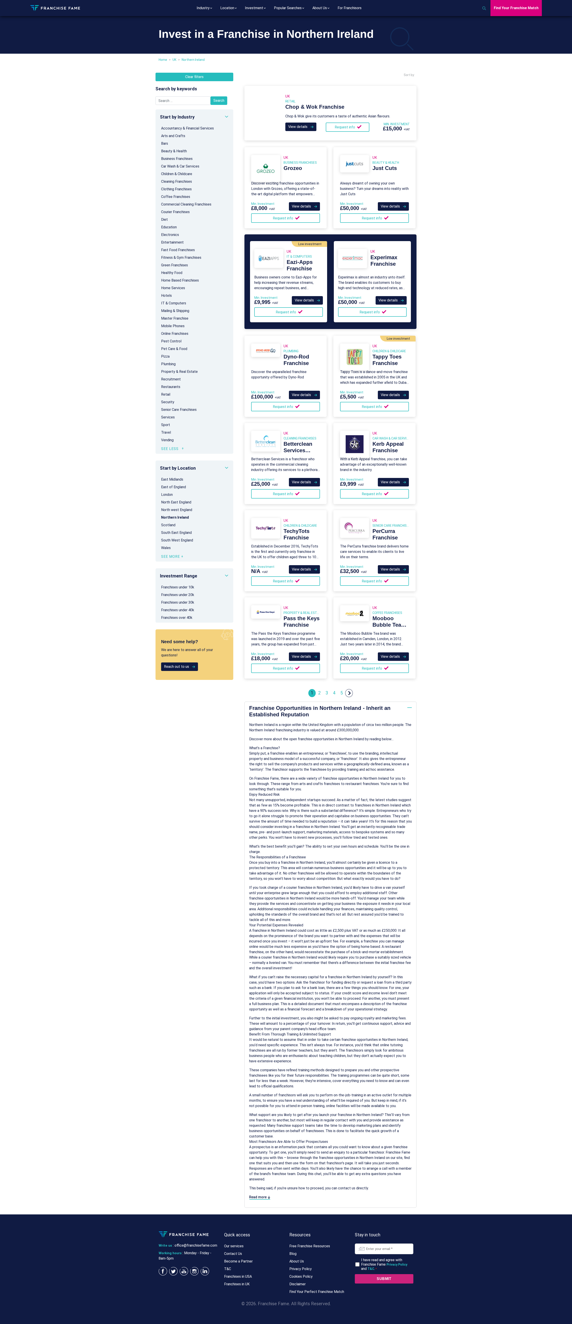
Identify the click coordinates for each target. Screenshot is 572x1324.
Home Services (173, 288)
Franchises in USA (238, 1276)
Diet (164, 219)
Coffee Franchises (175, 197)
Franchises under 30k (177, 602)
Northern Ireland (175, 517)
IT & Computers (173, 303)
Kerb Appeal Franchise (388, 447)
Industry (203, 8)
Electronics (170, 235)
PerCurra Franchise (385, 534)
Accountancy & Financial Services (187, 128)
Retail (165, 394)
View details (298, 127)
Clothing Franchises (176, 189)
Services (168, 417)
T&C (227, 1269)
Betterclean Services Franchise (298, 450)
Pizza (165, 356)
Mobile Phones (173, 326)
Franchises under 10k (177, 587)
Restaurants (170, 387)
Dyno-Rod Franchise (296, 360)
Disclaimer (297, 1284)
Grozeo (293, 168)
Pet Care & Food (174, 349)
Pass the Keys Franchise (302, 621)
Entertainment (172, 242)
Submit (384, 1279)
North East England (176, 502)
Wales (166, 548)
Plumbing (168, 364)
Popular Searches (288, 8)
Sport (165, 425)
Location (227, 8)
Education (169, 227)
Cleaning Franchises (176, 181)
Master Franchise (174, 318)
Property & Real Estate (179, 371)
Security (167, 402)
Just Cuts (384, 168)
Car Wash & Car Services (180, 166)
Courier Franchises (175, 212)
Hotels (166, 295)
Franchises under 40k (177, 610)
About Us (319, 8)
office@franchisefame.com (196, 1245)
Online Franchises (174, 333)
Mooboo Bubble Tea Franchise (386, 624)
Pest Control (171, 341)
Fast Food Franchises (178, 250)
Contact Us (233, 1254)
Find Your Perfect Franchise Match (316, 1292)
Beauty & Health (174, 151)
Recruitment (171, 379)
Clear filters (194, 77)
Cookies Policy (301, 1276)
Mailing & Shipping (175, 311)
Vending (167, 440)
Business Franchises (177, 159)
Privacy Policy (300, 1269)
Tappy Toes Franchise (387, 360)
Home (163, 60)
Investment (254, 8)
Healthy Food (171, 273)
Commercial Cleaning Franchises (186, 204)
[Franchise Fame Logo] (55, 8)
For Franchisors (350, 8)
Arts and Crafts (173, 136)
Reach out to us (177, 666)
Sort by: (409, 75)
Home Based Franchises (180, 280)
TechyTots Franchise (296, 534)
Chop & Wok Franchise (314, 107)
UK (174, 60)
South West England (177, 540)
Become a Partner (238, 1261)
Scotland (168, 525)
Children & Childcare (176, 174)
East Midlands (172, 479)
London (167, 494)
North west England (176, 510)
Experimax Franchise (383, 260)
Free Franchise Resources (309, 1246)
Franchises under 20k (177, 595)
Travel (166, 432)
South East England (176, 532)
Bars (164, 143)
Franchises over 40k (176, 617)
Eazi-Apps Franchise (300, 265)
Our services (234, 1246)
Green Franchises (174, 265)
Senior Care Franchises (179, 409)
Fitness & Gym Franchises (181, 257)
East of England (173, 487)
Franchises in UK (237, 1284)
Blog (293, 1254)
